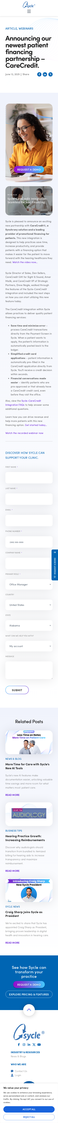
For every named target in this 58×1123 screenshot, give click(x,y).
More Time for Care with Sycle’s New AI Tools (27, 766)
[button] (39, 74)
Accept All (29, 1109)
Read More (12, 794)
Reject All (29, 1117)
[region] (29, 1103)
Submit (17, 690)
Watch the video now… (25, 262)
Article (11, 28)
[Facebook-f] (18, 1044)
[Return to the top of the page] (29, 1010)
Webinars (26, 28)
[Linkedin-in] (29, 1044)
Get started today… (36, 425)
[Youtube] (39, 1044)
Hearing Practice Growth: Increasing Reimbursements (25, 838)
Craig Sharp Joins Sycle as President (23, 914)
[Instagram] (24, 1044)
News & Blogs (18, 1056)
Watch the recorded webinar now (24, 433)
